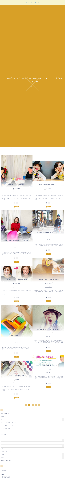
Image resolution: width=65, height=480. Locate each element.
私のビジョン (3, 457)
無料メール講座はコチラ (5, 413)
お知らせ (2, 442)
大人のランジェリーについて (6, 451)
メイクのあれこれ (4, 448)
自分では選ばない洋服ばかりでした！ (48, 185)
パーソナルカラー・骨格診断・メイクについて (9, 422)
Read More (16, 206)
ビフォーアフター (4, 437)
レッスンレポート (48, 192)
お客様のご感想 (3, 434)
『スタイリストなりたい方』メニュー (7, 425)
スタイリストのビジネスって (5, 428)
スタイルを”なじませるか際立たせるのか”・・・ (48, 232)
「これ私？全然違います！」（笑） (16, 376)
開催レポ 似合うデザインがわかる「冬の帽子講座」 (16, 240)
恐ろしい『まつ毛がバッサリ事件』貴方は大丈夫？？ (48, 329)
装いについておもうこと (5, 445)
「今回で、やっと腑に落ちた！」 (17, 335)
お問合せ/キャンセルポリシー (6, 460)
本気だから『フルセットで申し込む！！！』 (48, 279)
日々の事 (2, 454)
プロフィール (3, 419)
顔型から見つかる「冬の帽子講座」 (16, 185)
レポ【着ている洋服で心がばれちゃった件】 (16, 279)
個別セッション (3, 416)
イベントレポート (16, 192)
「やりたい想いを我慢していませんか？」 (48, 365)
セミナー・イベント (4, 440)
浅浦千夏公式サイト (32, 2)
